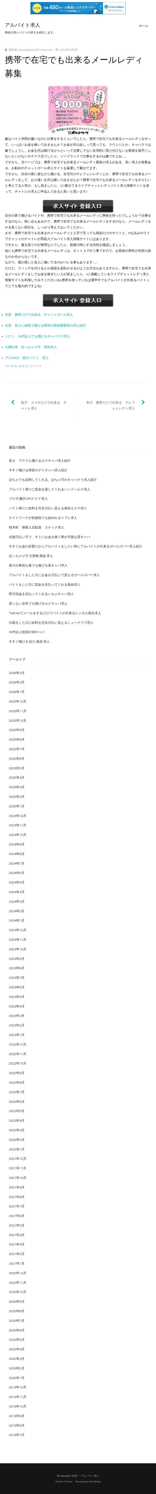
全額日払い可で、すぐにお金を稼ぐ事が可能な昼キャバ (49, 537)
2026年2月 (17, 682)
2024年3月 (17, 901)
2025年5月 (17, 768)
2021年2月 (17, 1254)
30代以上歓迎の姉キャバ (27, 632)
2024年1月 (17, 920)
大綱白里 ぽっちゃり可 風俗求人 (31, 347)
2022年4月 (17, 1120)
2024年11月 (17, 825)
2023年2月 (17, 1025)
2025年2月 (17, 796)
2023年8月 (17, 968)
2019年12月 (17, 1387)
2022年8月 (17, 1082)
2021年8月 (17, 1197)
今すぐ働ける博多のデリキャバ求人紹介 (38, 470)
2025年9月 (17, 730)
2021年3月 (17, 1244)
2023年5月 (17, 997)
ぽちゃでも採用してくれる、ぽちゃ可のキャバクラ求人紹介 (53, 479)
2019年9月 (17, 1416)
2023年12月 (17, 930)
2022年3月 (17, 1130)
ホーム (143, 25)
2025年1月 (17, 806)
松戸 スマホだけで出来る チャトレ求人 (44, 405)
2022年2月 (17, 1139)
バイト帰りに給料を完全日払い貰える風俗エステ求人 (48, 508)
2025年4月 (17, 777)
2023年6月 (17, 987)
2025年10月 (17, 720)
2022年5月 (17, 1111)
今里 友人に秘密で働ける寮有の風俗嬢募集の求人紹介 (45, 325)
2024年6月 (17, 873)
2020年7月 (17, 1320)
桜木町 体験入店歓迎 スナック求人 (36, 527)
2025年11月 (17, 711)
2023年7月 (17, 977)
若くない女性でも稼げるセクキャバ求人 (38, 603)
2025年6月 (17, 758)
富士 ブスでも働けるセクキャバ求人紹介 (40, 460)
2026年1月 (17, 692)
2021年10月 (17, 1177)
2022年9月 (17, 1073)
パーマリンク (13, 366)
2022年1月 (17, 1149)
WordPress (95, 1481)
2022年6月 (17, 1101)
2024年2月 (17, 911)
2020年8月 (17, 1311)
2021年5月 (17, 1225)
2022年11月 (17, 1054)
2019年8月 (17, 1425)
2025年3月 (17, 787)
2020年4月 (17, 1349)
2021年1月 (17, 1263)
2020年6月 (17, 1330)
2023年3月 (17, 1015)
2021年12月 (17, 1158)
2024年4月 (17, 892)
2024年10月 (17, 834)
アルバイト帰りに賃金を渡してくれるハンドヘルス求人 (49, 489)
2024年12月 (17, 816)
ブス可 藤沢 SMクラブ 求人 (28, 498)
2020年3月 (17, 1358)
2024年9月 (17, 844)
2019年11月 (17, 1397)
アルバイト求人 (22, 25)
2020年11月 (17, 1282)
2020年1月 (17, 1378)
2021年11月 (17, 1168)
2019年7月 (17, 1435)
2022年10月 (17, 1063)
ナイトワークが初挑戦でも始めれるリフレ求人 (43, 518)
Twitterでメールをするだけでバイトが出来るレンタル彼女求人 (55, 613)
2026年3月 (17, 673)
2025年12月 (17, 701)
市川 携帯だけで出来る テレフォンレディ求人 (110, 405)
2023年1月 (17, 1035)
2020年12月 (17, 1273)
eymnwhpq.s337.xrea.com (35, 49)
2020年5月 (17, 1339)
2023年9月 (17, 958)
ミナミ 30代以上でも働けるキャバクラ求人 (37, 336)
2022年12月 (17, 1044)
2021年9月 (17, 1187)
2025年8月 (17, 739)
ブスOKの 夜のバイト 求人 (27, 358)
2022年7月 (17, 1092)
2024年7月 (17, 863)
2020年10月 (17, 1292)
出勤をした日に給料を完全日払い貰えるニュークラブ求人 (51, 622)
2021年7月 (17, 1206)
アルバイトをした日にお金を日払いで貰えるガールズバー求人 (54, 575)
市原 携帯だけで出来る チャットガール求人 (39, 314)
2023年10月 (17, 949)
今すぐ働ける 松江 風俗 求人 (29, 641)
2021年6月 (17, 1216)
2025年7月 (17, 749)
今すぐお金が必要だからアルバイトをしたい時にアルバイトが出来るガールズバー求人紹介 (75, 546)
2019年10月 (17, 1406)
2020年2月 (17, 1368)
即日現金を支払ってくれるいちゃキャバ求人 (41, 594)
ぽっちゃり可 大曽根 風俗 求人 (31, 556)
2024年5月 (17, 882)
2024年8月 (17, 854)
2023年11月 (17, 939)
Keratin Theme (64, 1481)
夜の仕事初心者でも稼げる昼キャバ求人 (38, 565)
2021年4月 (17, 1235)
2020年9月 (17, 1301)
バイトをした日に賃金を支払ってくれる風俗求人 (44, 584)
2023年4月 (17, 1006)
